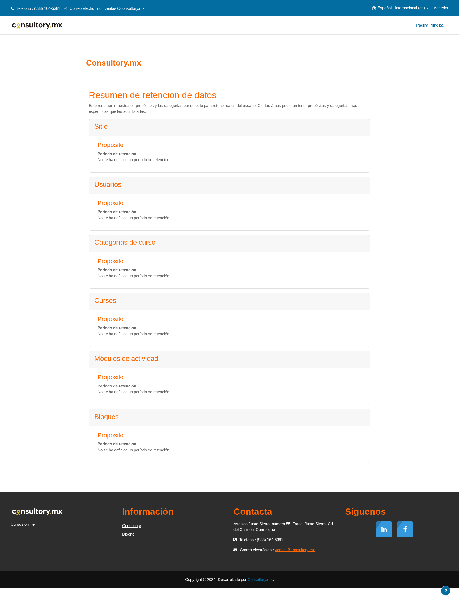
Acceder (441, 8)
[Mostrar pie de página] (445, 591)
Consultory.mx (260, 579)
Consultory (131, 525)
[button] (400, 8)
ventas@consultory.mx (125, 8)
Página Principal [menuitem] (430, 25)
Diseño (128, 534)
